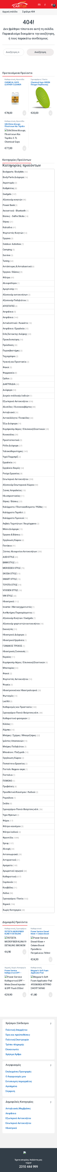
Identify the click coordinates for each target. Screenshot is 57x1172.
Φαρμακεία (8, 373)
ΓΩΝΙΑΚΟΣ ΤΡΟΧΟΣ (12, 646)
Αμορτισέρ (8, 289)
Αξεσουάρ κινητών (12, 199)
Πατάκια (7, 545)
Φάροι (6, 820)
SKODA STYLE (9, 573)
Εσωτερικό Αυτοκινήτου (15, 479)
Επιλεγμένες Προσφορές (19, 1071)
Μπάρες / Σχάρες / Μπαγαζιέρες (19, 735)
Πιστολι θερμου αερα (14, 769)
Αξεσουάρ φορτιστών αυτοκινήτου (21, 623)
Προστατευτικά (11, 440)
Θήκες (6, 221)
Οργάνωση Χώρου (12, 540)
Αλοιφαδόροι (10, 283)
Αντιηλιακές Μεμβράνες (18, 1108)
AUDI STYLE (8, 557)
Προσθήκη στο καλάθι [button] (21, 113)
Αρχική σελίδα (9, 11)
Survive (6, 255)
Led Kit (6, 701)
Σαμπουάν (8, 882)
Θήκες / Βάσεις (10, 501)
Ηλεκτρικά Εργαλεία (13, 640)
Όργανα (6, 238)
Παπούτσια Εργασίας (14, 763)
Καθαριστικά (10, 79)
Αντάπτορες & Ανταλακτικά (17, 266)
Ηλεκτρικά (8, 601)
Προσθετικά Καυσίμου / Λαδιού (19, 792)
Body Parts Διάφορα (13, 177)
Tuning (6, 261)
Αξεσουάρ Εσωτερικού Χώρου (18, 485)
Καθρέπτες (8, 188)
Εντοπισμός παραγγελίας (19, 1081)
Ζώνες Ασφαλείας (12, 490)
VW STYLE (8, 596)
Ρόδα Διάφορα (10, 445)
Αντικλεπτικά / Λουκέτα (15, 323)
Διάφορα (7, 390)
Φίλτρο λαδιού (10, 832)
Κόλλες (6, 724)
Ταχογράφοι (9, 356)
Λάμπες (7, 729)
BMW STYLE (9, 562)
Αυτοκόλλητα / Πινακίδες (16, 418)
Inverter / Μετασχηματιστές (17, 607)
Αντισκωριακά (10, 854)
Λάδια (6, 893)
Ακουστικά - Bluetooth (14, 210)
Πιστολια (8, 775)
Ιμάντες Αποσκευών (13, 741)
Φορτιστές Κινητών (13, 233)
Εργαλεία (7, 462)
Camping (7, 249)
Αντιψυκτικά (9, 860)
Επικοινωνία (12, 1049)
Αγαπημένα (11, 1086)
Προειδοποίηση (11, 339)
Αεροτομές (8, 183)
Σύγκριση (10, 1091)
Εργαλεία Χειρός (11, 468)
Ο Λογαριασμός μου (16, 1076)
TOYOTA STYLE (10, 584)
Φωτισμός (8, 696)
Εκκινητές (8, 629)
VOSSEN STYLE (10, 590)
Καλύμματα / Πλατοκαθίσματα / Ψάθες (23, 507)
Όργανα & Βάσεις (11, 534)
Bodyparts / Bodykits (13, 171)
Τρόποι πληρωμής (15, 1044)
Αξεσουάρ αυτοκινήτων (15, 294)
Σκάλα (6, 803)
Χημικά (6, 904)
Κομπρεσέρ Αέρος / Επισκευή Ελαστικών (24, 429)
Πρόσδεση (8, 345)
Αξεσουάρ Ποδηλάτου (14, 300)
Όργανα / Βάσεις (11, 272)
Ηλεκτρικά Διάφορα (13, 634)
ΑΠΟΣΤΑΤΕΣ (9, 306)
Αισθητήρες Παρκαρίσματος (17, 612)
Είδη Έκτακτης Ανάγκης (15, 334)
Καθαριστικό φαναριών (15, 718)
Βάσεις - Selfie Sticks (14, 216)
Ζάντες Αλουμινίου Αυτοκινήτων (20, 551)
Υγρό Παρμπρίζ (10, 457)
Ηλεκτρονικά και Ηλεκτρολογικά (20, 690)
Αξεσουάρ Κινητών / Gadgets (18, 618)
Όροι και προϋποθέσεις (18, 1034)
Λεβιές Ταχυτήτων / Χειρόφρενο (19, 523)
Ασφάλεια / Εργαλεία (14, 328)
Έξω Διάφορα (10, 423)
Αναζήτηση (39, 4)
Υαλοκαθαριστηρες (13, 451)
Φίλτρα (6, 277)
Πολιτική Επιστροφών (17, 1039)
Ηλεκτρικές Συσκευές (14, 651)
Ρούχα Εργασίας (11, 473)
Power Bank (9, 205)
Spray (6, 843)
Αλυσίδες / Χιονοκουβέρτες (17, 407)
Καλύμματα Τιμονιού (13, 518)
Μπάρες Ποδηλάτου (13, 746)
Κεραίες (7, 657)
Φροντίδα (20, 79)
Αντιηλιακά (9, 412)
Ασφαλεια (8, 311)
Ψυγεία (6, 684)
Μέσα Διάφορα (11, 529)
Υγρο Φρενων (9, 815)
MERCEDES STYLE (12, 568)
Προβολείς (8, 786)
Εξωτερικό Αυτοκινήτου (15, 401)
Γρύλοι (6, 378)
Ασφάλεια (8, 317)
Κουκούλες (8, 434)
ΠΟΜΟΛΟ (7, 780)
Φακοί (6, 367)
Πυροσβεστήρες (11, 350)
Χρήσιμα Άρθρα (13, 1054)
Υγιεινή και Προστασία (14, 362)
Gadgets (7, 194)
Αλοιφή (6, 849)
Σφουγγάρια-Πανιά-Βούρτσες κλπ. (21, 712)
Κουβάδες (8, 887)
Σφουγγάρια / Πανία (39, 79)
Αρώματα (8, 865)
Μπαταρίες (9, 668)
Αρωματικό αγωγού (13, 871)
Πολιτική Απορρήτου (16, 1030)
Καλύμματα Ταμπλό (13, 512)
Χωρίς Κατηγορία (12, 910)
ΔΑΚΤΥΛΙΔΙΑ (9, 384)
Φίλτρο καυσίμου (12, 826)
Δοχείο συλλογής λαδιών (16, 395)
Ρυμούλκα (8, 798)
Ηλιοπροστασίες (11, 496)
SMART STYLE (10, 579)
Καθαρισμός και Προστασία (17, 707)
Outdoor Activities (12, 244)
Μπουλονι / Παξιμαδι (14, 752)
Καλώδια (7, 227)
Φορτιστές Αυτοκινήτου (15, 679)
